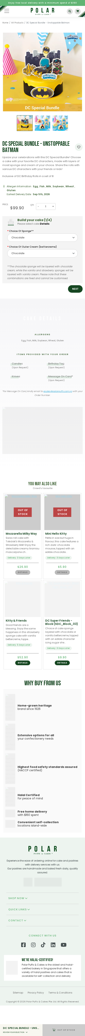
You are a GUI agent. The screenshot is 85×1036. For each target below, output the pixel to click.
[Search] (70, 11)
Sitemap (18, 1023)
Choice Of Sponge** (21, 231)
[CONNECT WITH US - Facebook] (23, 976)
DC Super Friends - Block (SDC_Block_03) (61, 622)
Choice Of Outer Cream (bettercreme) (33, 246)
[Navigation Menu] (6, 11)
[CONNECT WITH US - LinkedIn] (53, 976)
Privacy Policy (36, 1023)
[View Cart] (78, 11)
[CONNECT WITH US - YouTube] (63, 976)
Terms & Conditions (60, 1023)
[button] (75, 289)
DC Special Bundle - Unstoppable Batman (48, 22)
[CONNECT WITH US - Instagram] (33, 976)
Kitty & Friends (16, 621)
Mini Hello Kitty (56, 534)
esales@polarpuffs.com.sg (57, 391)
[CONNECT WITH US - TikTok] (43, 976)
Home (5, 22)
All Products (17, 22)
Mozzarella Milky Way (21, 534)
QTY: (32, 205)
